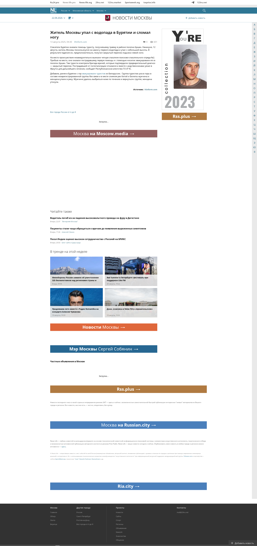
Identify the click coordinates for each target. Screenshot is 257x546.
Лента (52, 520)
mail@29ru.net (182, 512)
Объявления (121, 528)
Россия (79, 512)
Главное (53, 512)
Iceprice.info (149, 2)
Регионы (119, 524)
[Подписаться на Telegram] (192, 2)
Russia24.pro (96, 459)
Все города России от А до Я (63, 112)
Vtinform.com (80, 41)
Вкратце (53, 524)
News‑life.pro (69, 2)
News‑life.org (85, 2)
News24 (82, 459)
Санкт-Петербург (83, 516)
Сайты (118, 516)
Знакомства (121, 536)
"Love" (77, 459)
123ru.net (202, 2)
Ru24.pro (54, 2)
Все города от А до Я (84, 524)
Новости (119, 512)
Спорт (118, 520)
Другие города (83, 507)
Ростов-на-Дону (83, 520)
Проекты (120, 507)
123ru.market (114, 2)
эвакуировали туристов (93, 73)
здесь (63, 446)
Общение (120, 540)
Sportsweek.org (132, 2)
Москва (53, 507)
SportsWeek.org (60, 459)
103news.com (187, 456)
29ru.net (100, 2)
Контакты (181, 507)
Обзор (53, 516)
